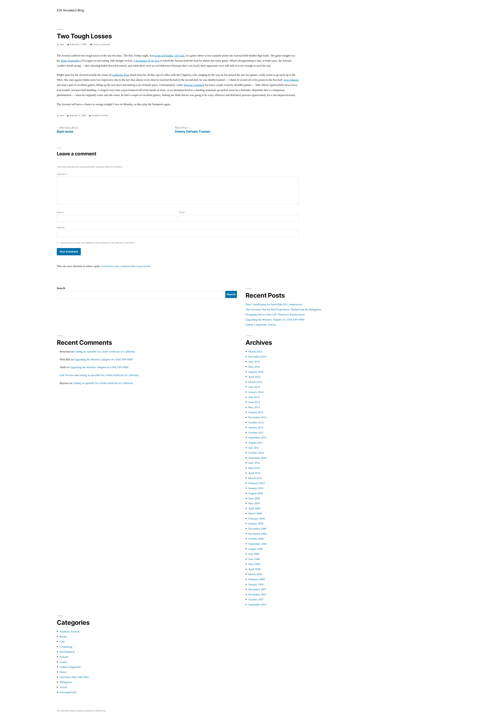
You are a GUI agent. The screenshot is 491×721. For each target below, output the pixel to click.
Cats (62, 641)
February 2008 (256, 579)
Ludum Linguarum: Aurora (261, 324)
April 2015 (254, 377)
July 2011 (253, 448)
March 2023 (255, 351)
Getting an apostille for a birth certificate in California (105, 351)
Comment (62, 174)
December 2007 (257, 589)
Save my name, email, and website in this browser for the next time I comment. (97, 243)
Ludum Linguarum (70, 667)
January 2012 (255, 427)
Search (61, 288)
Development (67, 652)
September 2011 (257, 437)
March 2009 (255, 513)
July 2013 (253, 397)
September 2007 (257, 604)
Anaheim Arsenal (100, 115)
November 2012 (257, 417)
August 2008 (255, 549)
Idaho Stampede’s (71, 60)
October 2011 (256, 432)
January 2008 (255, 584)
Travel (63, 687)
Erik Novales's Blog (70, 10)
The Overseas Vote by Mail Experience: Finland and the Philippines (284, 309)
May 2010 (254, 468)
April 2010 (254, 473)
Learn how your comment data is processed (125, 266)
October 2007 (256, 599)
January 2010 (255, 488)
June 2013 (254, 402)
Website (60, 227)
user (62, 44)
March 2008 (255, 574)
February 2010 (256, 483)
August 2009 (255, 493)
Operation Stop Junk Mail (74, 677)
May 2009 (254, 503)
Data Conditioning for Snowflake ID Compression (274, 304)
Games (64, 662)
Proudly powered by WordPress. (91, 710)
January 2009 (255, 523)
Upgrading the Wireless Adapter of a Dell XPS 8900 (275, 319)
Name (60, 212)
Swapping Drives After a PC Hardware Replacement (275, 314)
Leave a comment (101, 44)
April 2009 (254, 508)
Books (63, 636)
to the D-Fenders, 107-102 (169, 55)
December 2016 (257, 356)
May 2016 (254, 367)
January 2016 (255, 372)
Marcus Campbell (194, 85)
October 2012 (256, 422)
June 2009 (254, 498)
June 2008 (254, 559)
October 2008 (256, 539)
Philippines (66, 682)
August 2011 (255, 442)
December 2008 (257, 528)
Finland (64, 657)
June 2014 (254, 387)
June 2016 (254, 361)
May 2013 (254, 407)
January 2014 (255, 392)
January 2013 (255, 412)
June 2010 (254, 463)
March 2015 (255, 382)
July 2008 (253, 554)
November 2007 (257, 594)
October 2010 (256, 453)
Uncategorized (68, 692)
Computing (66, 647)
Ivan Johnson (291, 80)
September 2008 (257, 544)
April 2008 (254, 569)
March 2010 (255, 478)
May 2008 (254, 564)
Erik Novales (67, 375)
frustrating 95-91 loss (147, 60)
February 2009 (256, 518)
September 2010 (257, 458)
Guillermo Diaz (120, 75)
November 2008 (257, 534)
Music (63, 672)
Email (182, 212)
